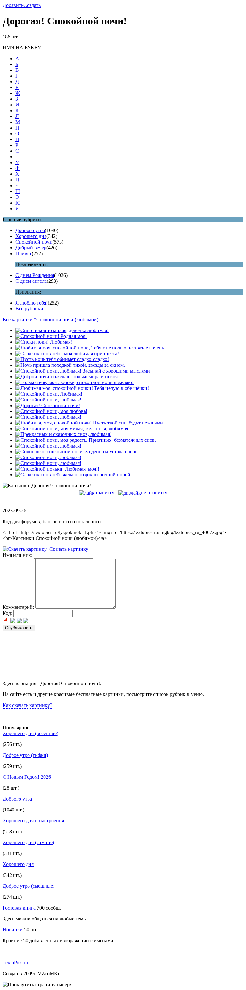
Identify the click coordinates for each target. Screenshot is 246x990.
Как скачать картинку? (27, 705)
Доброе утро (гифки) (25, 755)
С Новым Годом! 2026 (27, 777)
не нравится (154, 492)
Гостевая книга (20, 907)
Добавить (13, 5)
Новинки (13, 929)
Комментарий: (18, 607)
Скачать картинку (68, 549)
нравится (104, 492)
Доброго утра (30, 230)
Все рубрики (29, 308)
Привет (23, 253)
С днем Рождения (34, 275)
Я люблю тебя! (31, 303)
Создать (32, 5)
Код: (7, 613)
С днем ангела (31, 281)
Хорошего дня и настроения (33, 820)
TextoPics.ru (15, 962)
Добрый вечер (30, 247)
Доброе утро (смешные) (28, 886)
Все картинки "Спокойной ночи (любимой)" (52, 319)
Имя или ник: (17, 555)
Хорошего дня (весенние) (30, 733)
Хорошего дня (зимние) (28, 842)
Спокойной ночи (34, 242)
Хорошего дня (30, 236)
